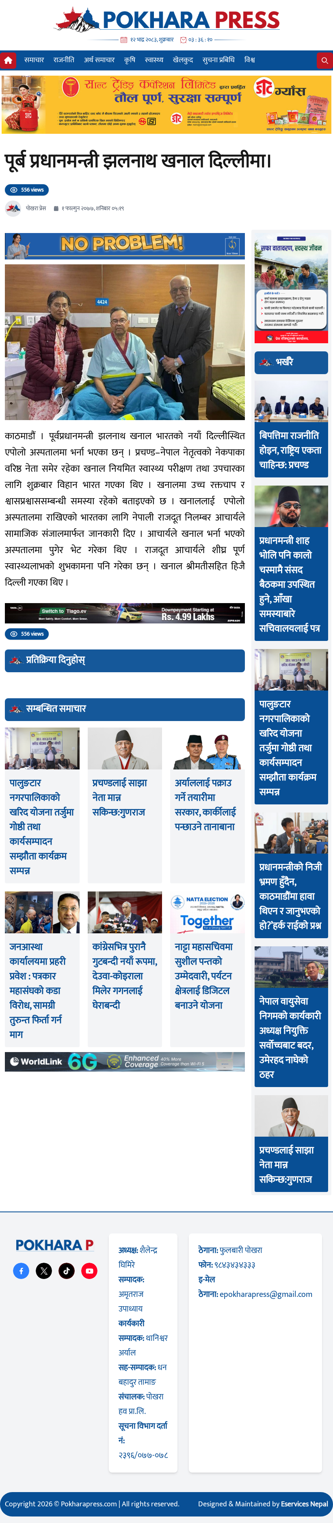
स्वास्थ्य (154, 60)
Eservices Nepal (304, 1504)
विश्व (249, 60)
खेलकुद (183, 60)
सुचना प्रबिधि (219, 60)
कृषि (129, 60)
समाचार (34, 60)
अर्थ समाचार (99, 60)
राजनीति (64, 60)
